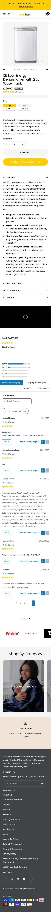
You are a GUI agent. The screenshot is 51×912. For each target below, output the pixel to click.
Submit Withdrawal (12, 844)
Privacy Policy (9, 853)
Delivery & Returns (13, 283)
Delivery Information (12, 799)
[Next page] (33, 603)
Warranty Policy (10, 839)
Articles (6, 809)
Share (6, 442)
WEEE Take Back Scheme (15, 867)
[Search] (9, 14)
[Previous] (4, 69)
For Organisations (11, 819)
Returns (7, 804)
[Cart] (46, 14)
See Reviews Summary (15, 411)
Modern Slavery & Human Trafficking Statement (20, 860)
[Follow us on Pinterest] (18, 879)
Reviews (7, 814)
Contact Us (8, 829)
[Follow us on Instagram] (12, 879)
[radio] (9, 107)
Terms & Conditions (12, 849)
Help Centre (9, 824)
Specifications (11, 290)
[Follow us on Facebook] (6, 879)
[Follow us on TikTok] (30, 879)
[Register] (42, 783)
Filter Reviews (8, 395)
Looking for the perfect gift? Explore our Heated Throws (26, 5)
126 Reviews (20, 92)
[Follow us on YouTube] (24, 879)
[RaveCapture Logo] (10, 336)
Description (9, 177)
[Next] (47, 69)
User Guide (8, 297)
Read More (31, 526)
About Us (7, 794)
